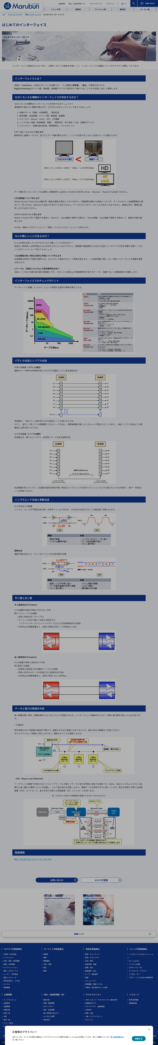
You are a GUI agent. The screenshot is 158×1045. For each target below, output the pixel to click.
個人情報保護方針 (117, 1037)
